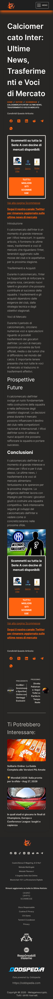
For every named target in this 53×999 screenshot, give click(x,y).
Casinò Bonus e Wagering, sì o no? (26, 863)
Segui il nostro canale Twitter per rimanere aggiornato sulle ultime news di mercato (26, 213)
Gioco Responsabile (26, 907)
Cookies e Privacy (26, 911)
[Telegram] (42, 121)
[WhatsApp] (11, 128)
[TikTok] (20, 853)
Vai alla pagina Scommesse (23, 203)
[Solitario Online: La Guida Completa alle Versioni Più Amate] (26, 750)
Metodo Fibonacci (26, 871)
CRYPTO (26, 895)
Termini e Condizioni (26, 920)
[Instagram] (15, 853)
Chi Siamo (26, 916)
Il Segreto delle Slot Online (26, 875)
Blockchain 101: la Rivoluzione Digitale (26, 880)
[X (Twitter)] (19, 121)
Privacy (26, 924)
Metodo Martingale (26, 867)
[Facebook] (11, 121)
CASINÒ (26, 893)
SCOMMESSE (26, 898)
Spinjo (28, 168)
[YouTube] (24, 853)
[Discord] (37, 853)
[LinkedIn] (26, 121)
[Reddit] (34, 121)
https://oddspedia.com (26, 982)
